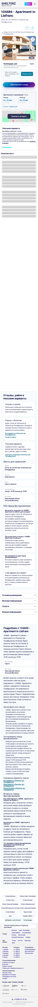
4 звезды (5, 955)
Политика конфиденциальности (24, 1002)
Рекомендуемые (30, 949)
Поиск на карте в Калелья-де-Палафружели (14, 788)
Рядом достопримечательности (12, 968)
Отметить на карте (8, 962)
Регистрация (27, 920)
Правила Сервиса (8, 1002)
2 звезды (5, 951)
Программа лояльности (19, 1004)
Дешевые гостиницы (9, 974)
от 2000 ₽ (17, 951)
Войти (28, 4)
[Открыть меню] (35, 4)
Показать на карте (19, 116)
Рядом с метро (7, 966)
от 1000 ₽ (17, 949)
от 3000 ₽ (17, 953)
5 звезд (4, 957)
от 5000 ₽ (17, 957)
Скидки (4, 978)
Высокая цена (29, 951)
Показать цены (27, 74)
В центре (5, 964)
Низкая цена (29, 953)
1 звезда (5, 949)
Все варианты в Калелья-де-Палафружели (15, 434)
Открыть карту (10, 437)
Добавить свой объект (13, 920)
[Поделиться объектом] (32, 27)
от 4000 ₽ (17, 955)
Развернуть (7, 147)
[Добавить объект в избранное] (27, 27)
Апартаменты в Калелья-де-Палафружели (13, 785)
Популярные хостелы (9, 976)
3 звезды (5, 953)
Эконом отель (7, 973)
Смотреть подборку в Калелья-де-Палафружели (18, 455)
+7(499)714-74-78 (20, 999)
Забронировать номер (19, 85)
